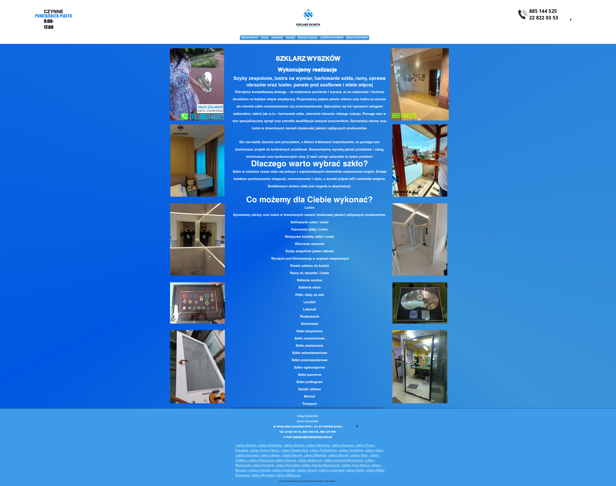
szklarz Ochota (246, 445)
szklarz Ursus (374, 450)
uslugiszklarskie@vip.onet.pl (312, 437)
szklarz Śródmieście (323, 450)
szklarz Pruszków (288, 465)
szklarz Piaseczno (261, 460)
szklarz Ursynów (247, 455)
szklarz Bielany (294, 445)
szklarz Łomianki (283, 470)
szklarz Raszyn (285, 460)
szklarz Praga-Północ (264, 450)
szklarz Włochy (338, 455)
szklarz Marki (355, 470)
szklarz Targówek (350, 450)
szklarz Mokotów (318, 445)
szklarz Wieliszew (288, 475)
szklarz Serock (307, 470)
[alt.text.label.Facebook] (570, 19)
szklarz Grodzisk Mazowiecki (343, 460)
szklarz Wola (359, 455)
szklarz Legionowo (331, 470)
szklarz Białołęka (270, 445)
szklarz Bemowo (342, 445)
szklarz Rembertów (294, 450)
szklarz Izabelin (259, 470)
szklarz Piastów (263, 465)
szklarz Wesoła (292, 455)
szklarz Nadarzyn (310, 460)
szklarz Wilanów (314, 455)
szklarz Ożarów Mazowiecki (320, 465)
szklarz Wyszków (262, 475)
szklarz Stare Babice (355, 465)
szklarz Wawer (270, 455)
